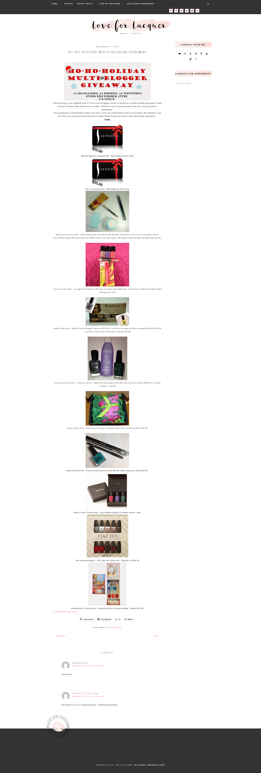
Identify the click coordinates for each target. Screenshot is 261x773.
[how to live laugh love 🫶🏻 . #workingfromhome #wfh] (143, 751)
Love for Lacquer (130, 25)
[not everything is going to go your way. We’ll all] (170, 751)
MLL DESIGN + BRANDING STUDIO (150, 765)
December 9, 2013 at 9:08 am (88, 696)
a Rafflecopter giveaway (65, 611)
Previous (60, 636)
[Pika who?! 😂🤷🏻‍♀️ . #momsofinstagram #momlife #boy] (65, 751)
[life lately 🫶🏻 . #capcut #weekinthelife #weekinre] (91, 751)
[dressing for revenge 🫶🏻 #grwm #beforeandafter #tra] (117, 751)
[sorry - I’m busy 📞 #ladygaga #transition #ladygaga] (196, 751)
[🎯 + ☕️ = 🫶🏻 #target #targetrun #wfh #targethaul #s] (222, 751)
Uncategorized (114, 628)
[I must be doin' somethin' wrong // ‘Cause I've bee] (248, 751)
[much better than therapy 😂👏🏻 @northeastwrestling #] (13, 751)
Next (156, 636)
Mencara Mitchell (82, 693)
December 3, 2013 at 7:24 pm (88, 666)
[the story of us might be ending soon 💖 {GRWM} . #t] (39, 751)
